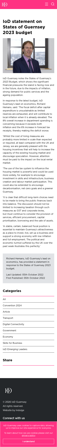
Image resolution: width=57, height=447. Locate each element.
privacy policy (28, 436)
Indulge (20, 410)
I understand (28, 442)
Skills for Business (12, 343)
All (4, 299)
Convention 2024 (12, 305)
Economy (8, 337)
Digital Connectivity (13, 324)
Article (6, 312)
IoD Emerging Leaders (15, 349)
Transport (8, 318)
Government (9, 330)
